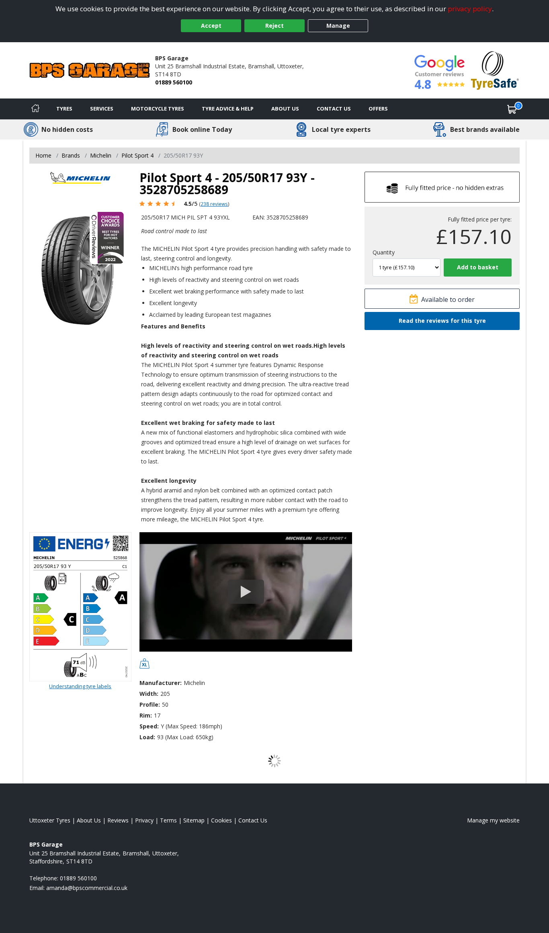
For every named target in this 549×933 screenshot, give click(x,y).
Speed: (149, 726)
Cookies (221, 820)
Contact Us (334, 108)
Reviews (118, 820)
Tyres (64, 108)
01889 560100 (173, 82)
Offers (378, 108)
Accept (211, 25)
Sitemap (194, 820)
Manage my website (493, 820)
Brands (70, 155)
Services (101, 108)
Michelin (100, 155)
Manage (338, 25)
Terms (168, 820)
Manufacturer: (160, 683)
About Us (285, 108)
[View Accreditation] (495, 70)
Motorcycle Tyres (157, 108)
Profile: (149, 704)
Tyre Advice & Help (228, 108)
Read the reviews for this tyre (442, 320)
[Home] (35, 108)
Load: (147, 737)
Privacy (144, 820)
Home (43, 155)
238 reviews (214, 204)
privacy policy (470, 8)
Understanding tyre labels (80, 686)
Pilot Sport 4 (137, 155)
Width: (148, 693)
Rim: (145, 715)
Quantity (384, 252)
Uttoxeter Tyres (49, 820)
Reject (274, 25)
